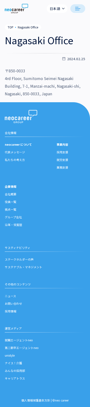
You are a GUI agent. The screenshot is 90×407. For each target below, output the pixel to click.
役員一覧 (10, 202)
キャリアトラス (15, 378)
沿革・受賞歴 (13, 225)
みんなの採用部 (15, 371)
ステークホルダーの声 (19, 259)
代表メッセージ (15, 152)
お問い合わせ (13, 303)
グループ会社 (13, 217)
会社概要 (10, 194)
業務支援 (62, 167)
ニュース (10, 296)
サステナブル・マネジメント (23, 267)
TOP (10, 27)
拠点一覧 (10, 209)
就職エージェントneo (19, 340)
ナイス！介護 (13, 363)
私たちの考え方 (15, 160)
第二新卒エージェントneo (22, 348)
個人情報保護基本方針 (35, 400)
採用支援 (62, 152)
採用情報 (10, 311)
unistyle (10, 355)
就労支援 (62, 160)
